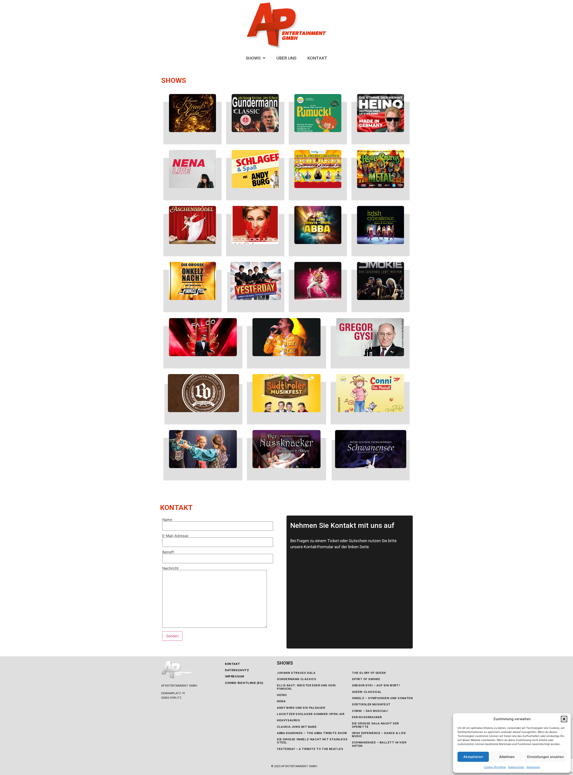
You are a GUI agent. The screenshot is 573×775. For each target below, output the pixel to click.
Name (167, 520)
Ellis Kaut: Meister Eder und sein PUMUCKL (306, 687)
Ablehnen (507, 757)
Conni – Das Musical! (370, 711)
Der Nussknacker (367, 717)
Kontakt (232, 664)
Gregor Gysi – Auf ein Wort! (376, 685)
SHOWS (253, 58)
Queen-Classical (367, 692)
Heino (282, 695)
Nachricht (170, 568)
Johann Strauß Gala (296, 672)
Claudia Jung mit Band (297, 726)
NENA (281, 701)
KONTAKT (317, 58)
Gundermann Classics (296, 679)
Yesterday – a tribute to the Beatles (310, 749)
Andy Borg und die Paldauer (301, 707)
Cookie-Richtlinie (495, 767)
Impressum (533, 767)
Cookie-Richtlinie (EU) (244, 683)
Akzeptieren (473, 757)
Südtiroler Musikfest (371, 704)
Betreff (168, 552)
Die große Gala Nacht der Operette (375, 725)
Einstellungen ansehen (545, 757)
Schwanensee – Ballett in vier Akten (379, 744)
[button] (564, 719)
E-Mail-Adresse (175, 536)
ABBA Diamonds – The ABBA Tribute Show (312, 733)
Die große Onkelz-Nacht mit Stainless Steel (312, 741)
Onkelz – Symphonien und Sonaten (382, 698)
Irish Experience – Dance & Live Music (379, 734)
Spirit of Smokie (366, 679)
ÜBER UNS (286, 58)
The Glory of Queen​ (369, 672)
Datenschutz (516, 767)
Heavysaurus (288, 720)
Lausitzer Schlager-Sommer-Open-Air (310, 714)
